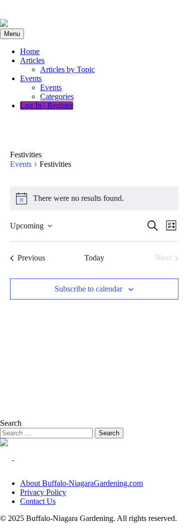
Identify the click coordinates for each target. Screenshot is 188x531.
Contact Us (38, 501)
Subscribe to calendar (88, 289)
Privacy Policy (43, 492)
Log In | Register (46, 105)
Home (30, 51)
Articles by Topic (67, 69)
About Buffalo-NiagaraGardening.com (81, 483)
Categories (57, 96)
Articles (32, 60)
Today (94, 257)
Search (11, 423)
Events (31, 78)
